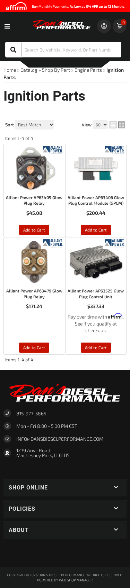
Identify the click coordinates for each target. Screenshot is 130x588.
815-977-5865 (31, 413)
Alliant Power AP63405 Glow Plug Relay (34, 200)
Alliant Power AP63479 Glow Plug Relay (34, 293)
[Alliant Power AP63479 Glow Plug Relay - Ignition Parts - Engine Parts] (34, 261)
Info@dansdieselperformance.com (59, 439)
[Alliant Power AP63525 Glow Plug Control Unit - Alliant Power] (114, 242)
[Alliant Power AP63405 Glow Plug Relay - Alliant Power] (53, 149)
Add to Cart (34, 229)
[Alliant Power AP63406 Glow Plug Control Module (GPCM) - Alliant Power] (114, 149)
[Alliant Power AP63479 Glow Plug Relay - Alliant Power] (53, 242)
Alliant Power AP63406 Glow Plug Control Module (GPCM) (96, 200)
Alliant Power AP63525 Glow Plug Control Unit (96, 293)
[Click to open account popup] (104, 26)
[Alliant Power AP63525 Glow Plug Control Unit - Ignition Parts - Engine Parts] (96, 261)
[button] (63, 49)
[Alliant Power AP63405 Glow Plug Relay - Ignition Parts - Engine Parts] (34, 168)
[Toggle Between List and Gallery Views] (117, 124)
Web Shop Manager (76, 580)
